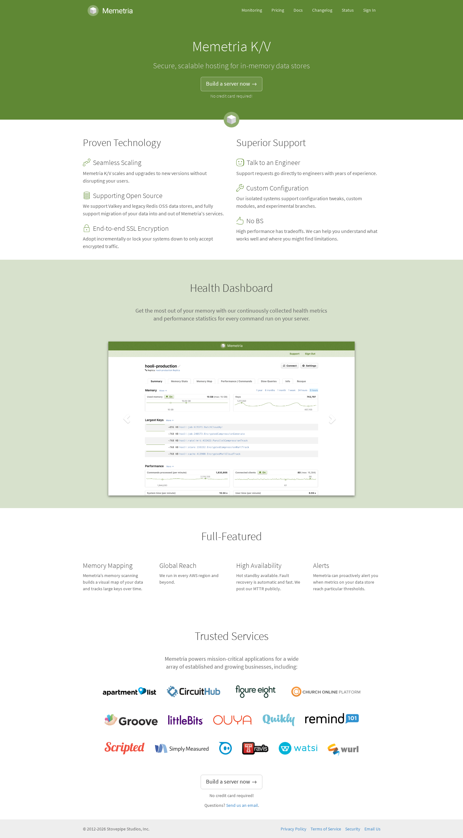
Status (348, 10)
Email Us (372, 829)
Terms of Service (326, 829)
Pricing (278, 10)
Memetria (110, 10)
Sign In (369, 10)
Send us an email (242, 805)
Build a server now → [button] (231, 84)
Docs (298, 10)
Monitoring (252, 10)
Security (352, 829)
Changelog (322, 10)
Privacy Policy (293, 829)
